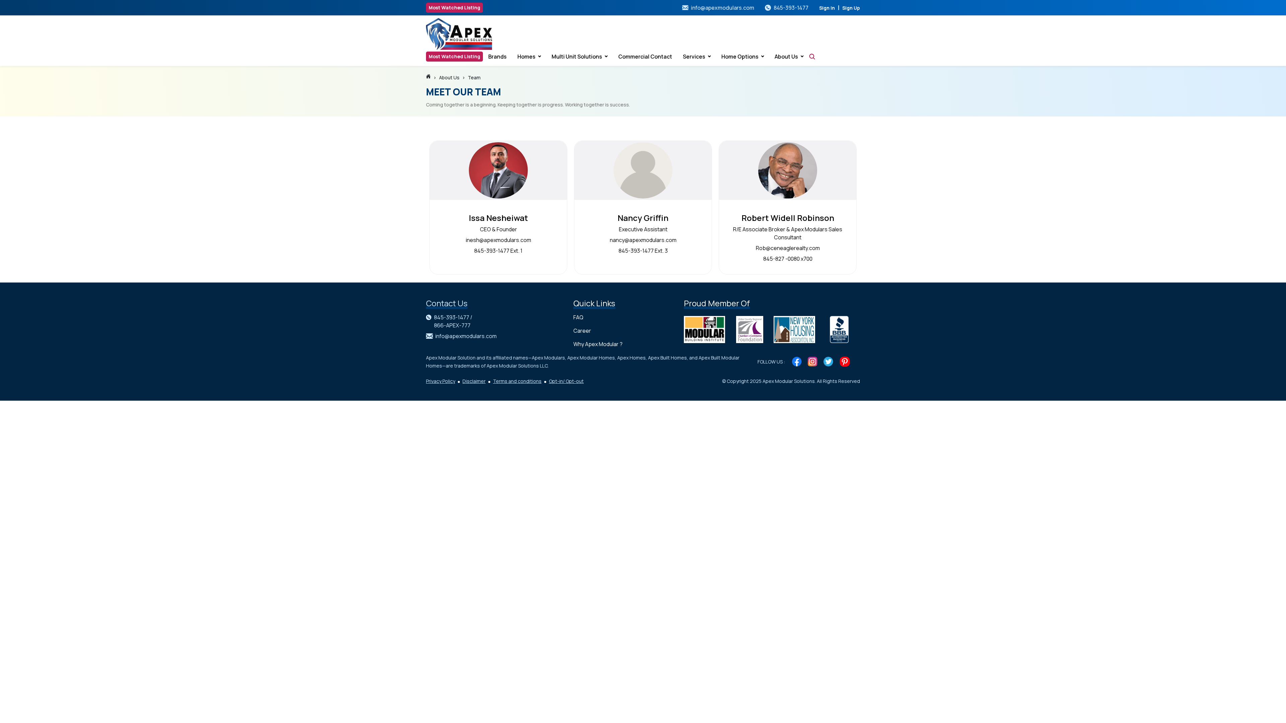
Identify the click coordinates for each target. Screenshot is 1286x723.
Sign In (827, 8)
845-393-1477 (791, 7)
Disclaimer (474, 381)
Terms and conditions (517, 381)
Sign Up (851, 8)
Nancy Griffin (643, 217)
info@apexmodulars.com (722, 7)
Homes (526, 56)
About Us (786, 56)
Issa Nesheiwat (498, 217)
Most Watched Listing (454, 7)
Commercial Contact (645, 56)
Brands (497, 56)
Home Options (740, 56)
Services (694, 56)
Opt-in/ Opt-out (566, 381)
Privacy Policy (440, 381)
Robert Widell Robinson (787, 217)
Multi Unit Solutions (577, 56)
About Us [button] (449, 77)
